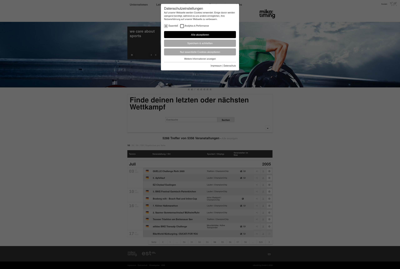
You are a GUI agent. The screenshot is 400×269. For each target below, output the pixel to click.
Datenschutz (230, 65)
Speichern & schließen (200, 43)
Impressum (216, 65)
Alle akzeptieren (200, 34)
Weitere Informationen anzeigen (200, 58)
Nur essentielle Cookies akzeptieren (200, 52)
